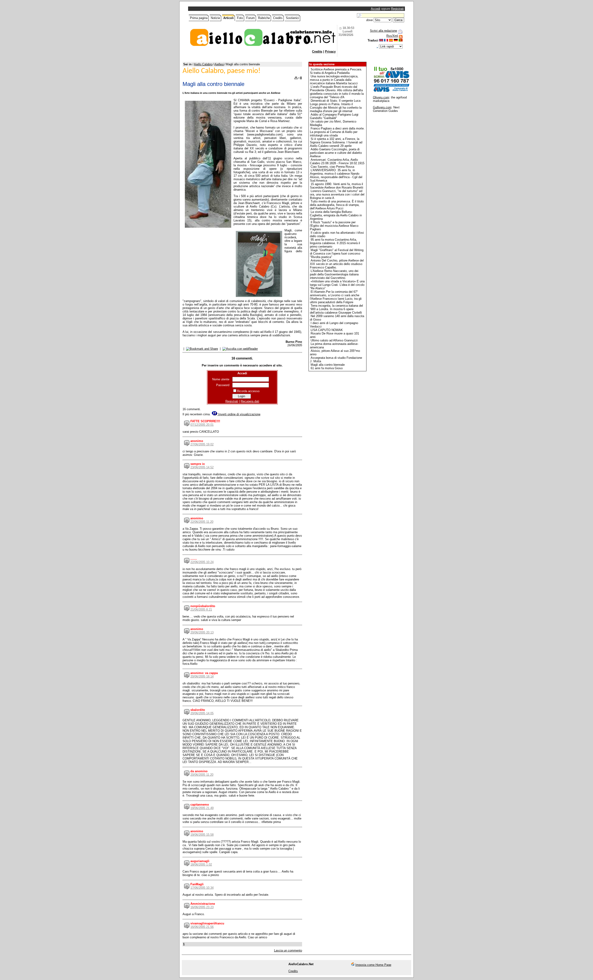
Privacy (330, 51)
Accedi (375, 8)
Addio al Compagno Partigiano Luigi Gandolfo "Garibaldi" (334, 116)
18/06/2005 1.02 (201, 864)
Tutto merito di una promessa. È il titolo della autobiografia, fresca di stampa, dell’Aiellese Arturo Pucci (337, 205)
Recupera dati (250, 401)
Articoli (228, 18)
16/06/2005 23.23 (202, 907)
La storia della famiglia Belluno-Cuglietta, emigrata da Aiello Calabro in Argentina (336, 215)
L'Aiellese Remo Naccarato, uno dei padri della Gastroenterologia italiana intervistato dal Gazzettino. (334, 274)
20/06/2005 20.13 (202, 632)
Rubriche (264, 18)
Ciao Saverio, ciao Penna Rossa (332, 166)
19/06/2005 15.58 (202, 834)
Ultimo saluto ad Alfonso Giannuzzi (334, 340)
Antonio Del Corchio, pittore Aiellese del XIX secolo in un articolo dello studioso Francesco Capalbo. (337, 264)
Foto (240, 18)
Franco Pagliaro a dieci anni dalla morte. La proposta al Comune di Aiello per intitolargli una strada (337, 132)
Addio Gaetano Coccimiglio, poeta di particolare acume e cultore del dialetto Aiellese (336, 153)
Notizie (215, 18)
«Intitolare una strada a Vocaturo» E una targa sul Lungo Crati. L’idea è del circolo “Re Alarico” (337, 285)
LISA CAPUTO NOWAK (327, 330)
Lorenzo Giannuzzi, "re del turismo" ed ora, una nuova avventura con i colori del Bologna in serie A (337, 194)
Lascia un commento (288, 950)
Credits (278, 18)
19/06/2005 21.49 (202, 808)
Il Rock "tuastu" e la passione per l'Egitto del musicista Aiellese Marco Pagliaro (334, 226)
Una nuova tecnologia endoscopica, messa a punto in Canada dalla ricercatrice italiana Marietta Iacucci (334, 80)
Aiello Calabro (203, 64)
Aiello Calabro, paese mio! (221, 71)
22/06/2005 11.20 (201, 521)
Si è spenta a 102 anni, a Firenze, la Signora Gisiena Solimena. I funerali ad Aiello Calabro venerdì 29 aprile (336, 142)
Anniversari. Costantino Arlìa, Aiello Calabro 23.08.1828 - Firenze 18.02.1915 (337, 161)
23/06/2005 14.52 (202, 467)
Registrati (397, 8)
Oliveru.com (381, 97)
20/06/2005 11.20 (201, 774)
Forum (250, 18)
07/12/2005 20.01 (202, 424)
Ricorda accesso (248, 391)
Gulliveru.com (382, 107)
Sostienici (292, 18)
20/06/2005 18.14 (202, 676)
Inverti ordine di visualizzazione (238, 414)
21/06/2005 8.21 (201, 609)
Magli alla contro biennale (328, 364)
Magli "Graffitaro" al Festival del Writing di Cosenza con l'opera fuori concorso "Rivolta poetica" (336, 253)
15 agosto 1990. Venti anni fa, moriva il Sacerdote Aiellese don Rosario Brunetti (336, 185)
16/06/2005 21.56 (202, 927)
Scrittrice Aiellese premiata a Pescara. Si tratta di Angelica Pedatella (336, 71)
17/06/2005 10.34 (202, 887)
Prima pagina (199, 18)
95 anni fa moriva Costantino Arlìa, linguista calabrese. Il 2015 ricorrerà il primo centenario (335, 243)
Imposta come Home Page (373, 965)
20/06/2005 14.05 (202, 713)
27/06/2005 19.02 (202, 444)
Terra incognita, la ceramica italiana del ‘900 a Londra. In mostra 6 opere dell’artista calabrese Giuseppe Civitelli (336, 309)
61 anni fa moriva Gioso (327, 368)
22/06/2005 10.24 (202, 562)
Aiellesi (219, 64)
